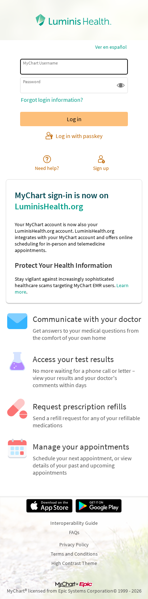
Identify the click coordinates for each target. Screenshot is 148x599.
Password (32, 81)
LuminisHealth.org (49, 206)
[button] (120, 85)
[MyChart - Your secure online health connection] (74, 20)
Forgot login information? (52, 99)
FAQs (74, 532)
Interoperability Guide (74, 523)
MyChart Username (40, 63)
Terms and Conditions (74, 554)
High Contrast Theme (74, 563)
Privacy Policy (74, 544)
